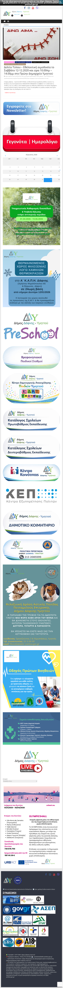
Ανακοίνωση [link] (12, 78)
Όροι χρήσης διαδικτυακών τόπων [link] (44, 889)
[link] (61, 2)
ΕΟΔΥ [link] (17, 76)
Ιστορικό (5, 779)
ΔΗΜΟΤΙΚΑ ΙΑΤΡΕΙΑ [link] (9, 62)
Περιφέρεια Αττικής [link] (43, 78)
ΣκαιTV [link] (16, 78)
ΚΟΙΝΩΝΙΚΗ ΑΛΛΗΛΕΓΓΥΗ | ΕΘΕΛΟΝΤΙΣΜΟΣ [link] (15, 64)
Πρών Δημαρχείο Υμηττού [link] (33, 78)
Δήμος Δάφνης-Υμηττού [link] (28, 954)
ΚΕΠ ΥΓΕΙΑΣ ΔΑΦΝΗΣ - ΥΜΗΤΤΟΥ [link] (23, 62)
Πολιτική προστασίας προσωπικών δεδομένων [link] (18, 889)
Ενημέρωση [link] (31, 76)
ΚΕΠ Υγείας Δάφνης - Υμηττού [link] (41, 76)
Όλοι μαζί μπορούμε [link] (23, 76)
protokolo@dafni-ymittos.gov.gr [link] (43, 956)
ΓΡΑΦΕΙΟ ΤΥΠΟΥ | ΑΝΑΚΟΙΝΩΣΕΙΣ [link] (40, 62)
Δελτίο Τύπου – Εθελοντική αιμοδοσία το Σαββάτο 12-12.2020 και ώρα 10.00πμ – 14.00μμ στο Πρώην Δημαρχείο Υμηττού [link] (29, 70)
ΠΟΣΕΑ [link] (25, 78)
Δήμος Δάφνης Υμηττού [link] (10, 76)
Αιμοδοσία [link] (20, 78)
